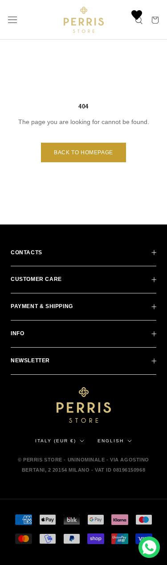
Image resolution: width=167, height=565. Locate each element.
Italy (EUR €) (55, 440)
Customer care (36, 279)
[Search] (139, 20)
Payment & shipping (42, 306)
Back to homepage (83, 152)
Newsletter (30, 360)
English (111, 440)
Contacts (26, 252)
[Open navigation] (12, 20)
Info (17, 333)
